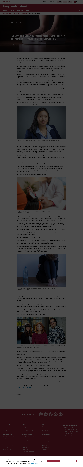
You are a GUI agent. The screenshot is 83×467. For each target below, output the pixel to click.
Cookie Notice (34, 463)
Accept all (53, 461)
